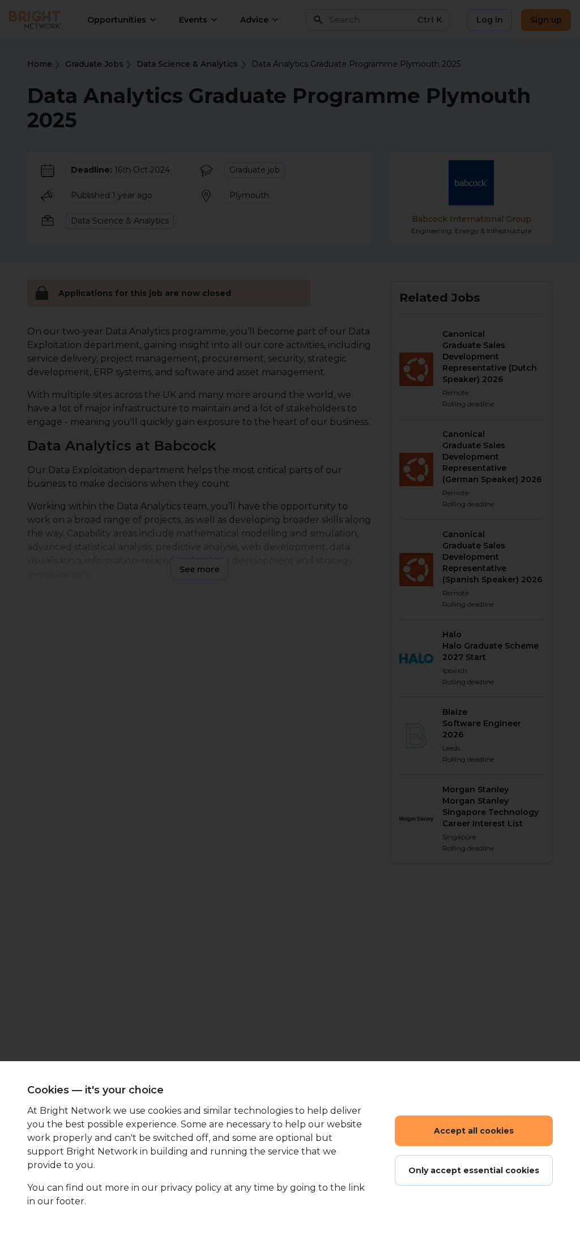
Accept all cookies (474, 1131)
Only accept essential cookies (473, 1170)
